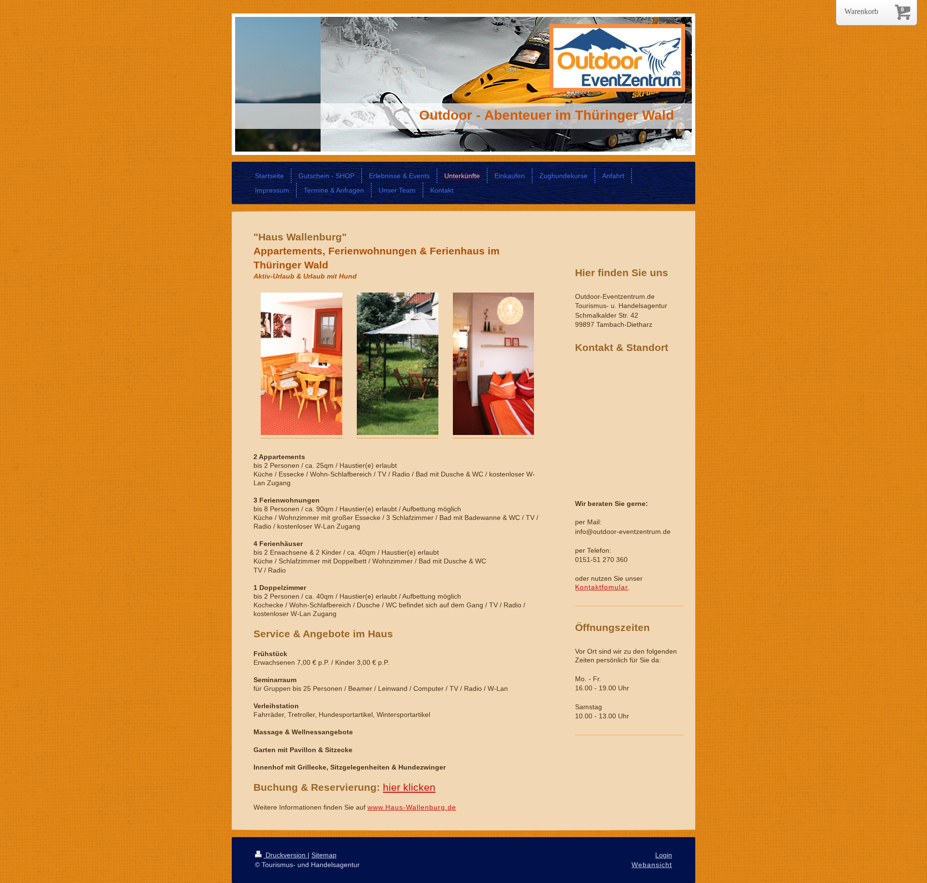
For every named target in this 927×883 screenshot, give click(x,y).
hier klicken (409, 787)
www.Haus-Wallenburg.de (411, 807)
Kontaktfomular (601, 587)
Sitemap (324, 855)
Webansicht (652, 865)
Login (663, 855)
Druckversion (286, 855)
